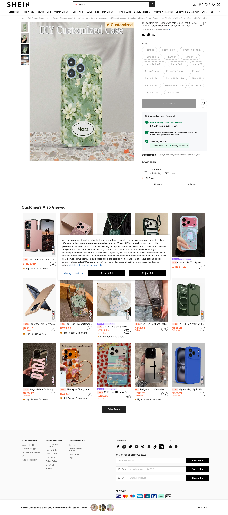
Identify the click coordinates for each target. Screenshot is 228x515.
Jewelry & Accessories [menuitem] (163, 12)
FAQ (71, 458)
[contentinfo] (162, 496)
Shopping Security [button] (158, 141)
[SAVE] (203, 103)
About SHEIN (28, 445)
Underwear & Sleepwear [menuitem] (187, 12)
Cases (55, 18)
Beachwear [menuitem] (78, 12)
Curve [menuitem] (89, 12)
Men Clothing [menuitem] (108, 12)
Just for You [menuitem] (29, 12)
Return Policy (51, 461)
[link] (200, 4)
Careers (25, 456)
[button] (213, 4)
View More (114, 409)
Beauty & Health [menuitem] (142, 12)
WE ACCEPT (121, 491)
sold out (169, 103)
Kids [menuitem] (97, 12)
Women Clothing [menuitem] (62, 12)
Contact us (73, 445)
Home (23, 18)
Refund (49, 469)
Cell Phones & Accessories (39, 18)
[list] (140, 446)
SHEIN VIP (50, 465)
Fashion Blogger (29, 449)
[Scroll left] (215, 12)
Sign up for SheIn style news (131, 455)
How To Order (51, 450)
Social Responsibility (31, 452)
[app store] (170, 448)
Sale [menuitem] (49, 12)
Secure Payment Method (76, 449)
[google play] (176, 448)
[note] (36, 268)
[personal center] (195, 4)
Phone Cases (66, 18)
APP (170, 441)
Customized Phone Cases (85, 18)
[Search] (152, 4)
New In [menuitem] (40, 12)
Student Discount (29, 460)
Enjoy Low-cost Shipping (52, 445)
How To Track (51, 454)
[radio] (149, 49)
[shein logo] (18, 4)
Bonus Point (74, 454)
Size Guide (50, 457)
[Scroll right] (219, 12)
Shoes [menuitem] (204, 12)
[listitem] (39, 243)
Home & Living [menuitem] (124, 12)
